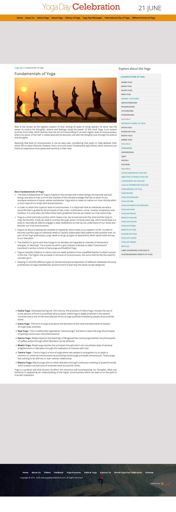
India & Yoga (43, 18)
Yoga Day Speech (128, 213)
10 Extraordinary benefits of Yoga (137, 254)
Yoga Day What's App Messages (134, 205)
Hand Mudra (127, 193)
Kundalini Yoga (128, 131)
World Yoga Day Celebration (128, 472)
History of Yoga (72, 18)
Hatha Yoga (126, 127)
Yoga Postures (74, 472)
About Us (29, 18)
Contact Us (105, 472)
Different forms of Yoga (143, 18)
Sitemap (149, 472)
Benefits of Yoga (128, 230)
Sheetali (125, 160)
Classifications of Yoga (133, 77)
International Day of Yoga (117, 18)
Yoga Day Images (128, 242)
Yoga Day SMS (127, 201)
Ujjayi (123, 156)
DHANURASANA (127, 115)
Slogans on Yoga (129, 234)
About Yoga (57, 18)
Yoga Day (19, 68)
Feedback (58, 472)
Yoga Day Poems (128, 226)
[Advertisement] (88, 42)
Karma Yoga (126, 82)
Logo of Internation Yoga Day (135, 185)
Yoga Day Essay (128, 209)
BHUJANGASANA (128, 107)
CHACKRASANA (127, 111)
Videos (47, 472)
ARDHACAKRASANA (129, 103)
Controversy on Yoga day (133, 181)
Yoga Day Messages (92, 18)
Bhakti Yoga (126, 90)
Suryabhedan (127, 152)
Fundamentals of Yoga (131, 189)
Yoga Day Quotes (129, 221)
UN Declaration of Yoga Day (134, 173)
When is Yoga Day (129, 217)
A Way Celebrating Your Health (135, 250)
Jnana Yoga (126, 86)
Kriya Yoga (126, 94)
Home (20, 18)
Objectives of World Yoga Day (134, 177)
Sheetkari (125, 164)
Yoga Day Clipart (128, 238)
